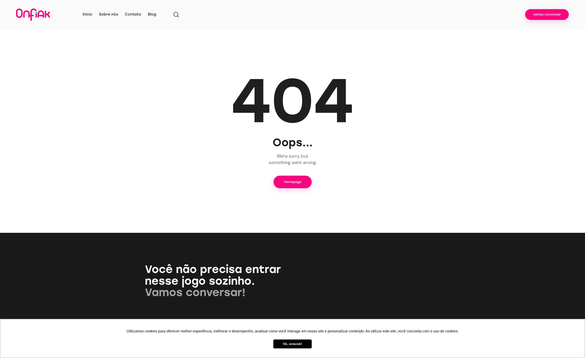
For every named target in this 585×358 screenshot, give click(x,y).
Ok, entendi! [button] (292, 344)
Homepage (292, 182)
